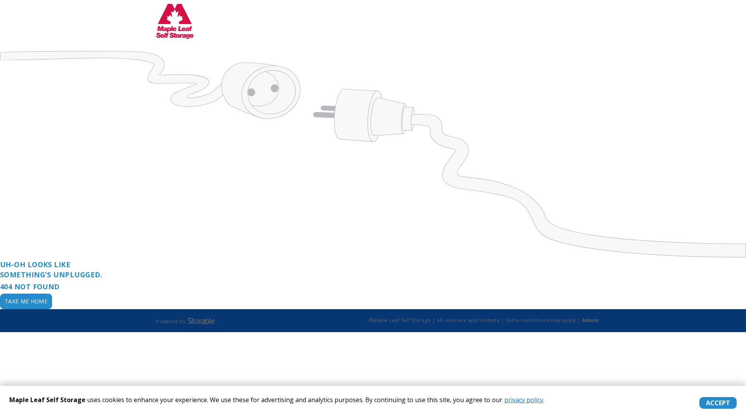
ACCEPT (718, 403)
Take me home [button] (26, 301)
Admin (590, 320)
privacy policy (523, 400)
